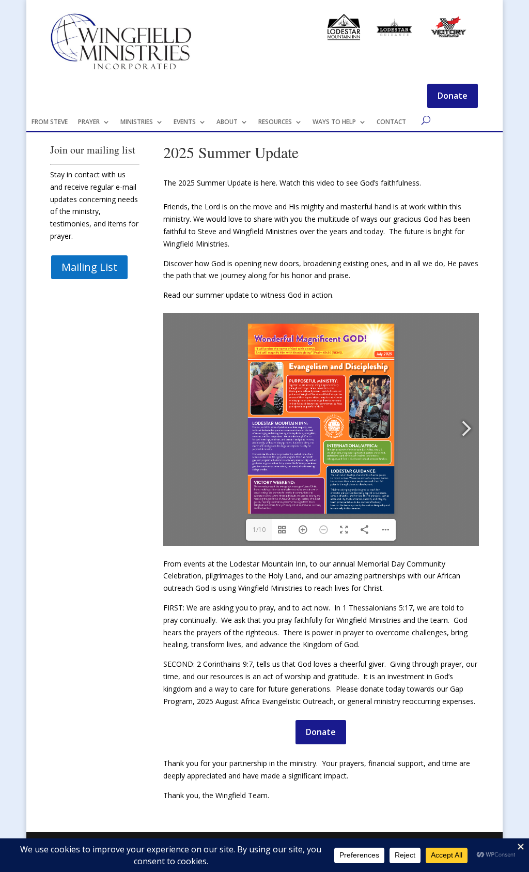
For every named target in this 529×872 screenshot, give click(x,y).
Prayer (89, 122)
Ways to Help (334, 122)
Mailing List (89, 267)
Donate (453, 95)
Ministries (136, 122)
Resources (275, 122)
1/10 (259, 529)
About (227, 122)
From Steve (50, 122)
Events (185, 122)
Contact (391, 122)
